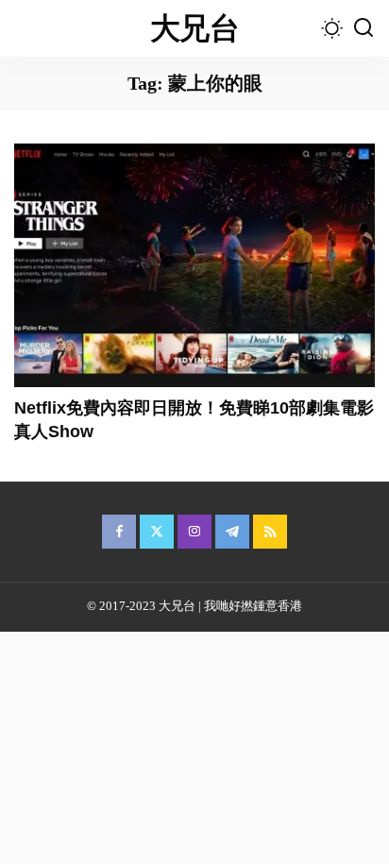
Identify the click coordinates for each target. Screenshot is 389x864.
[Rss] (270, 532)
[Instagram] (194, 532)
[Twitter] (157, 532)
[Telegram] (232, 532)
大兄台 (194, 28)
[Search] (363, 28)
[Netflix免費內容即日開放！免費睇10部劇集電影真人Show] (194, 265)
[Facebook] (119, 532)
